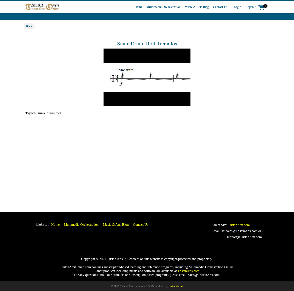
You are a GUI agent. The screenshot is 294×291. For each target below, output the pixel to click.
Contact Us (220, 7)
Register (250, 7)
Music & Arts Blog (197, 7)
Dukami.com (176, 286)
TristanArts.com (239, 225)
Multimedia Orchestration (163, 7)
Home (138, 7)
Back (29, 26)
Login (237, 7)
